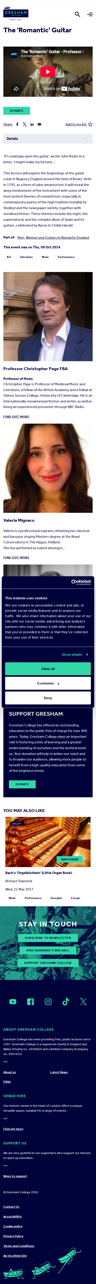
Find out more (16, 416)
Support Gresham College (48, 963)
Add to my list (76, 124)
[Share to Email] (39, 124)
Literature (26, 257)
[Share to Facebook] (17, 124)
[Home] (15, 14)
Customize (45, 683)
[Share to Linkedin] (32, 124)
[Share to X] (24, 124)
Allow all (48, 668)
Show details (72, 654)
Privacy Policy (13, 1236)
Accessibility (12, 1216)
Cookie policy (13, 1226)
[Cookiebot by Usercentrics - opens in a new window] (71, 582)
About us (9, 1072)
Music (45, 257)
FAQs (7, 1082)
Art (9, 257)
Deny (48, 698)
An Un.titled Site (15, 1256)
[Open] (12, 1001)
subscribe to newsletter (48, 938)
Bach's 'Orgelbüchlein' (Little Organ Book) (38, 873)
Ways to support (15, 1176)
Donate (16, 111)
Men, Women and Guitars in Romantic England (53, 237)
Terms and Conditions (18, 1246)
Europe (75, 898)
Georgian (56, 898)
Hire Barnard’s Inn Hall (47, 950)
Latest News (59, 1072)
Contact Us (11, 1207)
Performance (66, 257)
